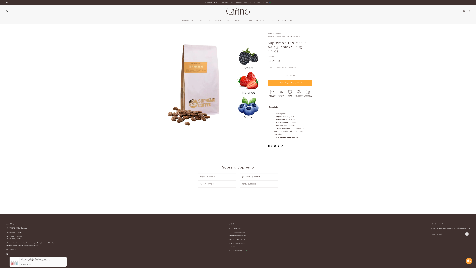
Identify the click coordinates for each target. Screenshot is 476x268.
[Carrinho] (468, 11)
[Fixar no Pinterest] (275, 146)
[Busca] (7, 11)
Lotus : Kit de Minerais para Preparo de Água (36, 251)
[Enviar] (467, 234)
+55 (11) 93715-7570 (12, 228)
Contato (232, 247)
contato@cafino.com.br (14, 232)
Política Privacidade (237, 243)
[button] (282, 146)
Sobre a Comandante (237, 232)
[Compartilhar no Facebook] (268, 146)
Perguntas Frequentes (238, 236)
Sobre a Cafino (235, 228)
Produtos (277, 33)
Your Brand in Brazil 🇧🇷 (238, 250)
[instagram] (7, 2)
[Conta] (464, 11)
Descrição (273, 107)
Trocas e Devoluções (237, 239)
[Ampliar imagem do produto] (214, 83)
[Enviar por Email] (278, 146)
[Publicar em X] (271, 146)
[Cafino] (238, 11)
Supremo (271, 56)
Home (270, 33)
